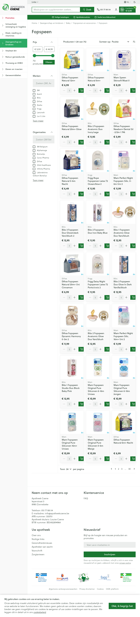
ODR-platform (112, 589)
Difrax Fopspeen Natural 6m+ (96, 79)
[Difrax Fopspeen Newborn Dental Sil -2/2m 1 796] (123, 108)
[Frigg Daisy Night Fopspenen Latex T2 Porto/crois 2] (98, 264)
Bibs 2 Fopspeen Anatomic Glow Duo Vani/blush (96, 336)
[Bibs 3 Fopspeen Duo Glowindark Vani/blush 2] (72, 212)
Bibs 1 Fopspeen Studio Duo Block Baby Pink (70, 388)
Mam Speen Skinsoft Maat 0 (121, 79)
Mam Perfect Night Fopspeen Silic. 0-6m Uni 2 (123, 180)
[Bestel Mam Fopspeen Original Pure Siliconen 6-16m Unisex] (107, 404)
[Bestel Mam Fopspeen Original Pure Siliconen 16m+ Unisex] (81, 458)
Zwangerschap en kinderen (51, 23)
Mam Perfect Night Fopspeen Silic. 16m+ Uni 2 (123, 336)
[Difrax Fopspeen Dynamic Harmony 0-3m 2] (72, 315)
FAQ (86, 498)
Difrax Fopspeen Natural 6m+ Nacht (123, 441)
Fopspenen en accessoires (84, 23)
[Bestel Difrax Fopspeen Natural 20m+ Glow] (81, 142)
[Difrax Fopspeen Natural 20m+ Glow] (72, 108)
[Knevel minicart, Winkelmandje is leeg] (122, 9)
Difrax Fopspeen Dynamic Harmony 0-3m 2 (71, 336)
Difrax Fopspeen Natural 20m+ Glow (71, 128)
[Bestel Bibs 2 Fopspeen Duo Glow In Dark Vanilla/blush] (133, 297)
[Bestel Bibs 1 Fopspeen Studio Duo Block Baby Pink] (81, 404)
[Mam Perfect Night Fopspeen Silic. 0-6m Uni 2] (123, 160)
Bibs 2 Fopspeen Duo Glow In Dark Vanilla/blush (123, 284)
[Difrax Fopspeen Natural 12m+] (72, 60)
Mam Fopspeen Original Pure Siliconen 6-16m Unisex (96, 389)
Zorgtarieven (38, 554)
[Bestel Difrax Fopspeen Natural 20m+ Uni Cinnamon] (81, 297)
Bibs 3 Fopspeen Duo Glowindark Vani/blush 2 (70, 232)
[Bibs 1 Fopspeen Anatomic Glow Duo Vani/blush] (123, 212)
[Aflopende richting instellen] (134, 41)
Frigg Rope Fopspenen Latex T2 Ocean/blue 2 (98, 180)
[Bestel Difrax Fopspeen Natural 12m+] (81, 90)
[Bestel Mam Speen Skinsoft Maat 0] (133, 90)
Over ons (36, 535)
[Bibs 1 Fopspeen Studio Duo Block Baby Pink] (72, 367)
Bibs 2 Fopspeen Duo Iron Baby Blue (97, 231)
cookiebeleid (39, 612)
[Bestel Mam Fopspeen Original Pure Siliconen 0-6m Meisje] (107, 458)
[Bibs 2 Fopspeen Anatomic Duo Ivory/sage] (98, 108)
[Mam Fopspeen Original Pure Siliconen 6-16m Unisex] (98, 367)
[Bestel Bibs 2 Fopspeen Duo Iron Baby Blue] (107, 245)
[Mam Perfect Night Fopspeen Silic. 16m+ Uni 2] (123, 315)
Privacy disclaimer (87, 589)
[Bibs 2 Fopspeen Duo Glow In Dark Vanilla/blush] (123, 264)
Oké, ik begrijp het (122, 606)
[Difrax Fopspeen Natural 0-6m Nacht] (72, 160)
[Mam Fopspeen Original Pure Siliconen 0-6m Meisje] (98, 422)
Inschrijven (109, 554)
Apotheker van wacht (42, 546)
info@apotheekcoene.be (57, 513)
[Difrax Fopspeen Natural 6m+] (98, 60)
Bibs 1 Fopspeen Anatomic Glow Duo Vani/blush (122, 232)
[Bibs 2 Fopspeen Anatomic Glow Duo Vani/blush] (98, 315)
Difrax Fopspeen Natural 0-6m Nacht (70, 180)
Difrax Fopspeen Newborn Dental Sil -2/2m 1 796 (123, 129)
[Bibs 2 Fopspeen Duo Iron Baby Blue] (98, 212)
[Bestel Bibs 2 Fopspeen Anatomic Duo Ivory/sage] (107, 142)
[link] (112, 468)
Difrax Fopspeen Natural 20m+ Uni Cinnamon (71, 284)
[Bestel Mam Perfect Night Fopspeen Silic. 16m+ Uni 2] (133, 349)
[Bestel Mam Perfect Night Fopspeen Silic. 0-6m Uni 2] (133, 194)
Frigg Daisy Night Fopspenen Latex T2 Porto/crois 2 (98, 284)
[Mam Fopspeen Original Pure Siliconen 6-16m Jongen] (123, 367)
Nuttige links (38, 539)
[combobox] (56, 9)
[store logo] (13, 7)
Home (34, 23)
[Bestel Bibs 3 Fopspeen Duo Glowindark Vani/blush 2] (81, 245)
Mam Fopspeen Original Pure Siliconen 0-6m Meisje (96, 444)
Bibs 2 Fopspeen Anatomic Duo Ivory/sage (96, 129)
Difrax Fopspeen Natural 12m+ (70, 79)
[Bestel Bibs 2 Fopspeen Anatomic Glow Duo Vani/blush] (107, 349)
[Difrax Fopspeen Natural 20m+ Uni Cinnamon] (72, 264)
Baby (68, 23)
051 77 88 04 (47, 510)
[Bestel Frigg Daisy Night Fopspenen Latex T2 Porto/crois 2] (107, 297)
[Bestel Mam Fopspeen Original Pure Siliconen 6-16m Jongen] (133, 404)
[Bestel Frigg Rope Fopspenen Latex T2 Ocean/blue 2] (107, 194)
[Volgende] (134, 468)
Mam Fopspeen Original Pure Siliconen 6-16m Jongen (122, 389)
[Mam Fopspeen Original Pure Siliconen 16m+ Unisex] (72, 422)
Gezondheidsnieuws (42, 542)
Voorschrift (37, 550)
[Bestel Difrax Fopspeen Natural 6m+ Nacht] (133, 458)
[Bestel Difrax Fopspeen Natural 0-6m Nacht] (81, 194)
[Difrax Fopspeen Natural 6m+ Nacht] (123, 422)
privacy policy (125, 563)
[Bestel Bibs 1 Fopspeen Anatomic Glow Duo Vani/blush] (133, 245)
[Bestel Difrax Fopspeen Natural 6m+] (107, 90)
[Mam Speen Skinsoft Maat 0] (123, 60)
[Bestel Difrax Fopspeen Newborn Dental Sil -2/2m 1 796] (133, 142)
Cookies (100, 589)
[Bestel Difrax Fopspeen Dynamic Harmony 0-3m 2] (81, 349)
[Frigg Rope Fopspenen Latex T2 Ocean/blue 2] (98, 160)
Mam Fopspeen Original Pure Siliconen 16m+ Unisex (70, 444)
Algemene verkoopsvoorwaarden (63, 589)
